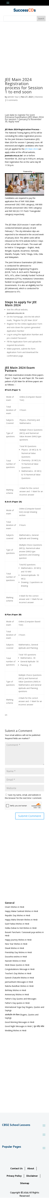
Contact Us (16, 1168)
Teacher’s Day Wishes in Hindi (18, 973)
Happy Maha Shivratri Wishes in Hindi (21, 919)
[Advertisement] (24, 47)
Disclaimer (32, 1176)
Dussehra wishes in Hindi (16, 956)
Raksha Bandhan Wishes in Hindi (19, 986)
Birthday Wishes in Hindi (15, 990)
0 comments (12, 100)
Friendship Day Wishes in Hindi (18, 952)
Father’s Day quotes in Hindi (17, 1003)
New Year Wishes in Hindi (16, 944)
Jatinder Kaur (13, 97)
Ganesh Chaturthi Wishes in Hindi (19, 977)
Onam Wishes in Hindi (14, 907)
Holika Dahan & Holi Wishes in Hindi (20, 928)
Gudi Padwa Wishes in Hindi (17, 923)
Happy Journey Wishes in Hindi (18, 939)
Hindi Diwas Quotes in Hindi (17, 965)
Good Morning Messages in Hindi (19, 1022)
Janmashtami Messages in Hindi (19, 982)
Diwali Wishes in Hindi (14, 948)
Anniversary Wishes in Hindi (17, 994)
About (30, 1168)
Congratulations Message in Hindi (19, 969)
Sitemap (24, 1183)
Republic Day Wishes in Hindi (17, 915)
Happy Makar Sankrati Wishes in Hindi (21, 911)
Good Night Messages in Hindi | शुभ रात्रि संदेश (24, 1026)
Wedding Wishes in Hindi (15, 1030)
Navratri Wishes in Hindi (15, 961)
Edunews (39, 97)
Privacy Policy (14, 1176)
